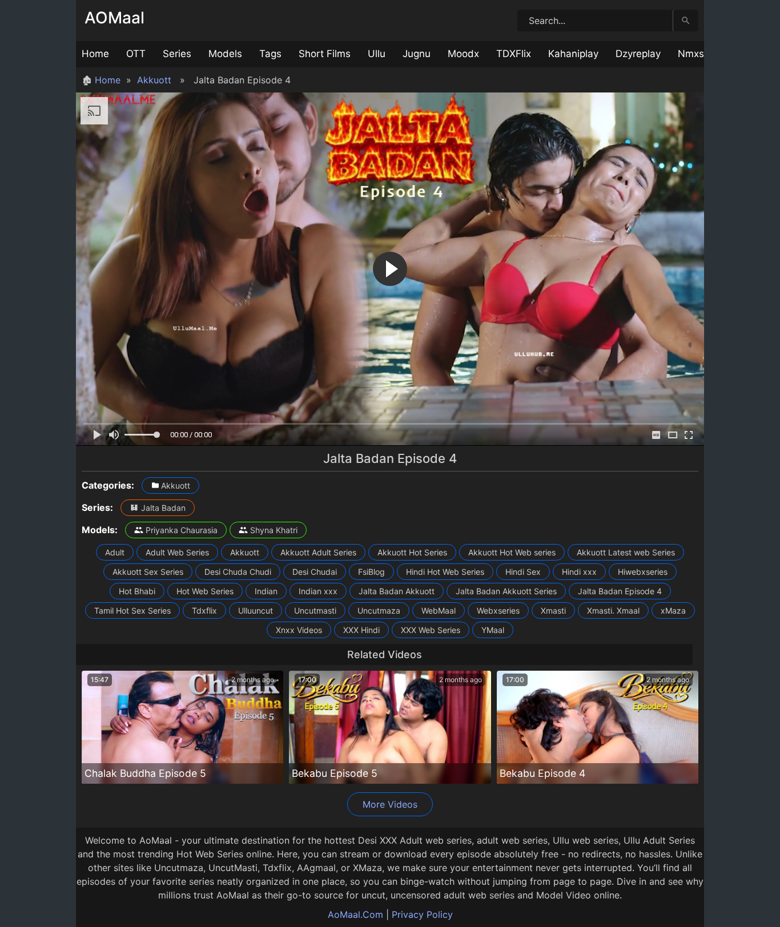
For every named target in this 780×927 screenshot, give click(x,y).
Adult (114, 552)
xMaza (673, 610)
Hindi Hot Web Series (445, 572)
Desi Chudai (314, 572)
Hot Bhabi (137, 591)
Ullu (376, 53)
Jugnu (417, 53)
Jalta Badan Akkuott (397, 591)
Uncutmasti (315, 610)
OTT (136, 53)
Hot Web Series (205, 591)
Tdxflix (204, 610)
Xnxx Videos (299, 630)
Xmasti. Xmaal (613, 610)
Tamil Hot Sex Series (132, 610)
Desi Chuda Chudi (237, 572)
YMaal (492, 630)
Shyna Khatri (273, 530)
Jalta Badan (163, 508)
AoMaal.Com (355, 914)
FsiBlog (371, 572)
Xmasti (553, 610)
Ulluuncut (255, 610)
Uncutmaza (378, 610)
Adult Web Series (177, 552)
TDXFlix (513, 53)
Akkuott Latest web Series (626, 552)
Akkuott (154, 80)
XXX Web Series (430, 630)
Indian (266, 591)
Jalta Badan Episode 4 (620, 591)
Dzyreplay (638, 53)
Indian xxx (318, 591)
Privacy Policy (422, 914)
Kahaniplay (573, 53)
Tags (270, 53)
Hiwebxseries (643, 572)
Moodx (463, 53)
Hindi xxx (579, 572)
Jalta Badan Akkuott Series (506, 591)
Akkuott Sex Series (147, 572)
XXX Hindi (361, 630)
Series (177, 53)
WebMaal (438, 610)
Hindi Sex (523, 572)
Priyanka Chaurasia (182, 530)
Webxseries (498, 610)
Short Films (325, 53)
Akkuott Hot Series (412, 552)
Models (225, 53)
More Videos (390, 804)
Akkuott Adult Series (318, 552)
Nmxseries (702, 53)
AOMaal (114, 17)
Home (95, 53)
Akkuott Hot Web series (512, 552)
